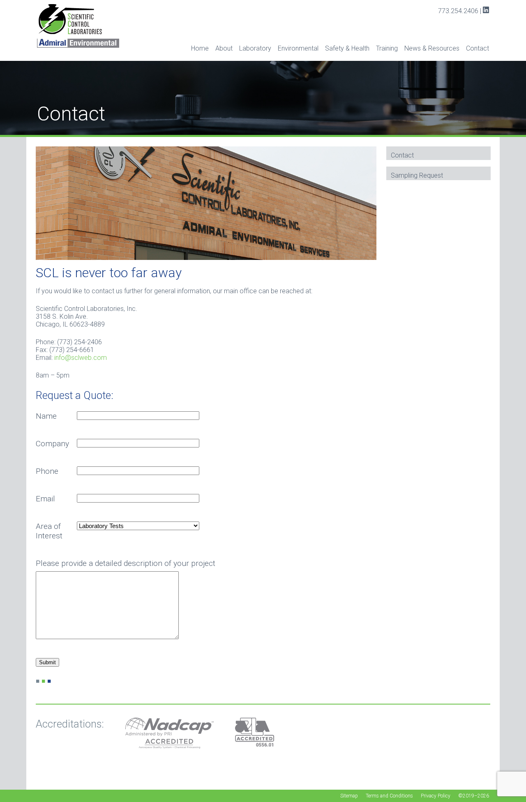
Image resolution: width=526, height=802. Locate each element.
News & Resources (431, 48)
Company (52, 443)
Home (200, 48)
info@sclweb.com (80, 358)
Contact (477, 48)
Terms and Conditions (389, 796)
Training (387, 48)
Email (45, 498)
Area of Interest (49, 531)
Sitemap (349, 796)
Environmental (298, 48)
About (224, 48)
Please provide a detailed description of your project (125, 563)
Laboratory (255, 48)
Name (46, 416)
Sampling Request (417, 175)
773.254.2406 (458, 11)
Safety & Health (347, 48)
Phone (47, 471)
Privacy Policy (435, 796)
